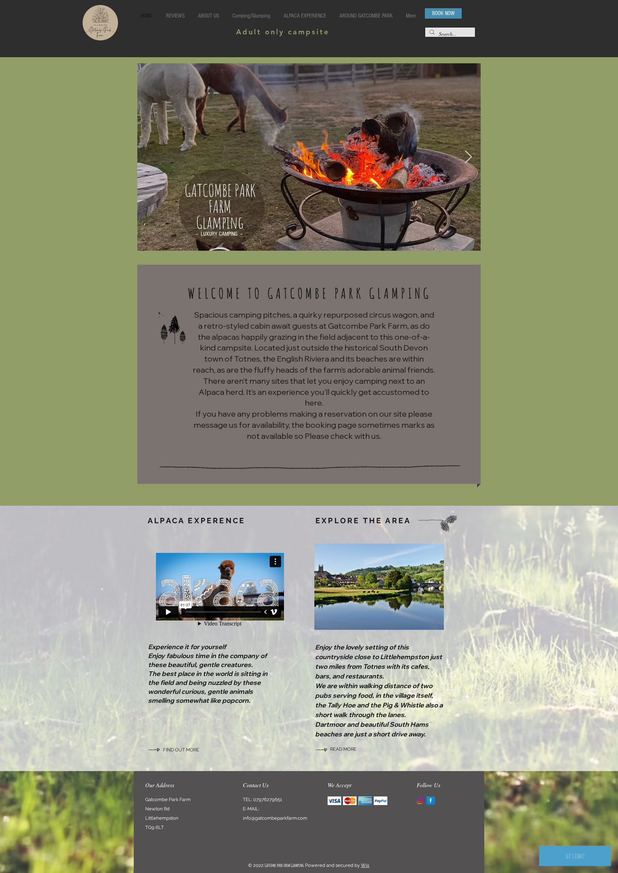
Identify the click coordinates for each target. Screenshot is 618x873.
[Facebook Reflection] (430, 800)
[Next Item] (468, 157)
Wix (365, 865)
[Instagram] (420, 800)
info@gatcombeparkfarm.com (275, 818)
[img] (334, 801)
